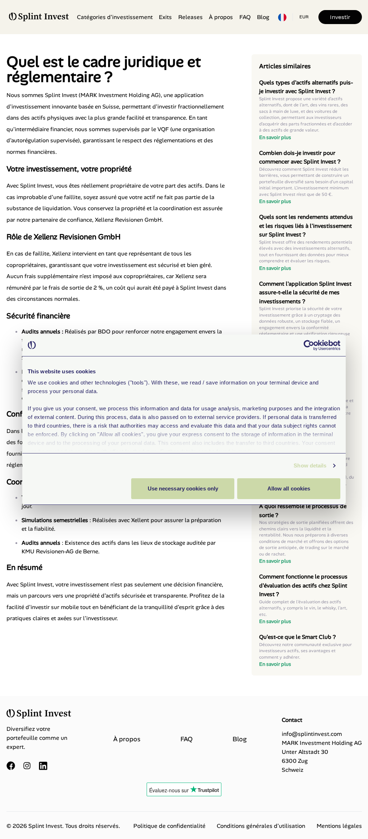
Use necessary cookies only (183, 488)
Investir (340, 17)
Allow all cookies (288, 488)
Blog (263, 17)
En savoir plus (275, 137)
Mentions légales (339, 826)
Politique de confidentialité (169, 826)
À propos (221, 17)
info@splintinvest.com (312, 734)
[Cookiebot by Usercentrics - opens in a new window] (308, 345)
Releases (190, 17)
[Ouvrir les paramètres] (282, 17)
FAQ (245, 17)
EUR (303, 17)
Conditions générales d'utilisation (261, 826)
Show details (310, 465)
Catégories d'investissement (115, 17)
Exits (165, 17)
